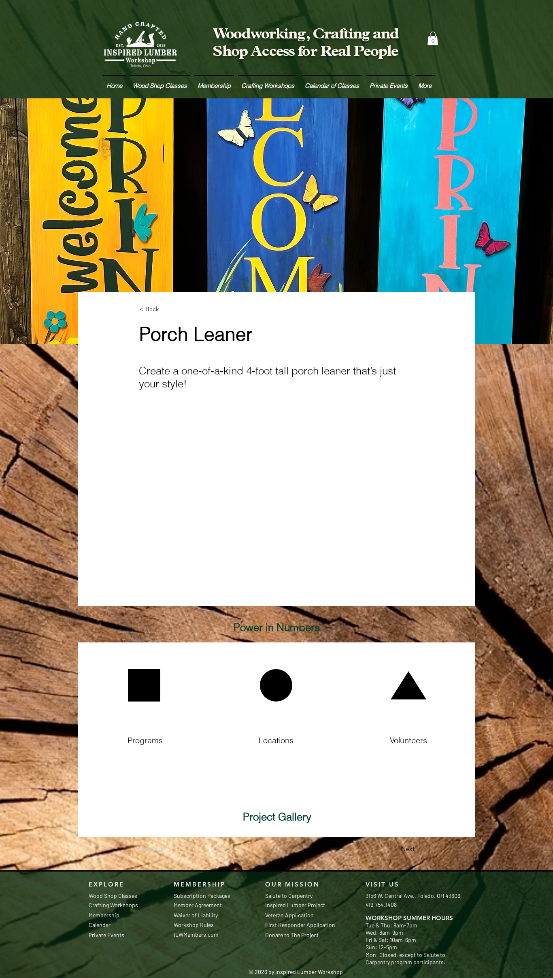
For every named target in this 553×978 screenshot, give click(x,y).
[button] (432, 38)
